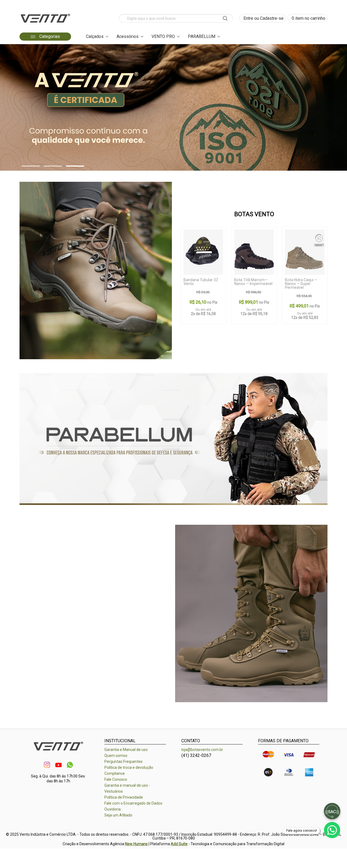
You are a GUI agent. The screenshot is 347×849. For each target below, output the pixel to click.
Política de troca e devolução (128, 767)
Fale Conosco (115, 779)
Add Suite (179, 844)
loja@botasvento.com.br (202, 749)
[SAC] (332, 811)
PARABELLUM (201, 36)
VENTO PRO (163, 36)
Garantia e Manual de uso (126, 749)
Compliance (114, 773)
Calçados (95, 36)
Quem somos (115, 755)
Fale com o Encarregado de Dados (133, 803)
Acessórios (128, 36)
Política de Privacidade (123, 797)
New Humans (136, 844)
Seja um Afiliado (118, 815)
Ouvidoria (112, 809)
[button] (31, 166)
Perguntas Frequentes (123, 761)
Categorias (49, 36)
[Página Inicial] (45, 24)
